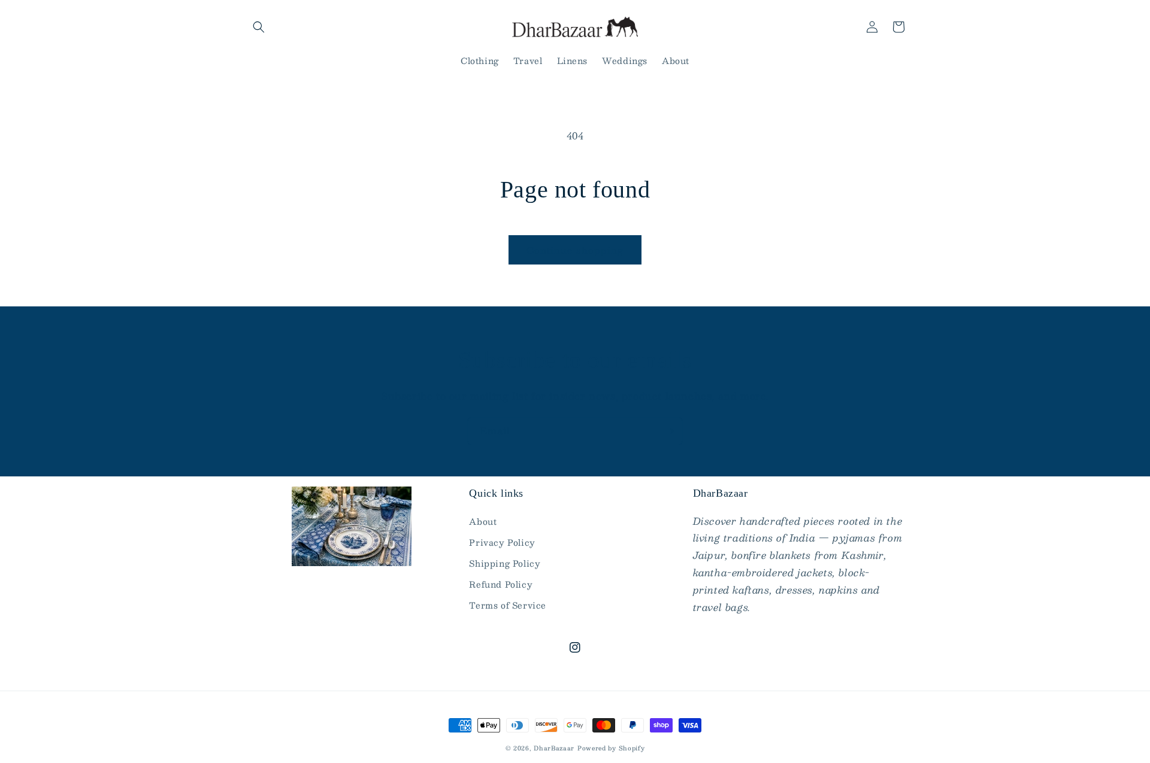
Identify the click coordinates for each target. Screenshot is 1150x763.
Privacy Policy (502, 542)
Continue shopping (575, 249)
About (483, 521)
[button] (259, 27)
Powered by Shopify (611, 748)
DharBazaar (554, 748)
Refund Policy (500, 584)
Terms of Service (507, 605)
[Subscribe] (669, 431)
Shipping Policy (504, 563)
